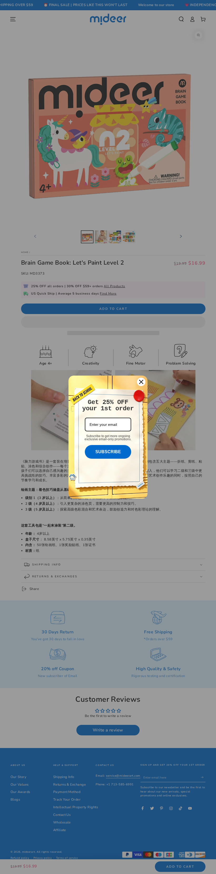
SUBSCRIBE (108, 451)
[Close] (141, 382)
